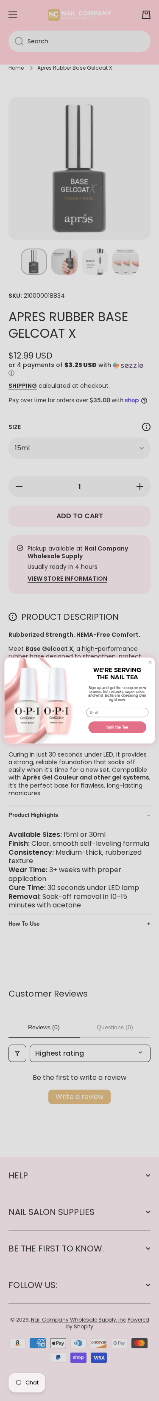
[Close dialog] (150, 662)
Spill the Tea (117, 727)
